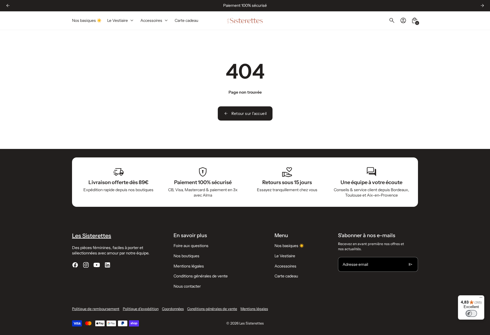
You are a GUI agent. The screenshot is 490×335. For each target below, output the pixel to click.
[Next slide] (482, 5)
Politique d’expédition (141, 309)
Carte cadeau (286, 276)
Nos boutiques (186, 255)
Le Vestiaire (284, 255)
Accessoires (285, 266)
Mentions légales (189, 266)
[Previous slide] (8, 5)
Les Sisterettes (251, 323)
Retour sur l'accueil (249, 113)
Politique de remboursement (95, 309)
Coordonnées (173, 309)
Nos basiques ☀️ (289, 245)
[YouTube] (97, 265)
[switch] (471, 313)
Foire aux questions (191, 245)
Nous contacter (187, 286)
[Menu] (481, 298)
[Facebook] (75, 265)
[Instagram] (86, 265)
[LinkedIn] (107, 265)
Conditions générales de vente (201, 276)
